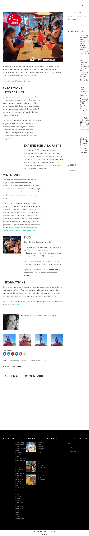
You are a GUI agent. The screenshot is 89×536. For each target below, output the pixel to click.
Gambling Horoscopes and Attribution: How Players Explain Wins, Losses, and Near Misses (20, 451)
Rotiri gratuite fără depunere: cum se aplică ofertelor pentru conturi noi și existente (20, 477)
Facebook (15, 305)
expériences (35, 361)
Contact (70, 447)
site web (60, 301)
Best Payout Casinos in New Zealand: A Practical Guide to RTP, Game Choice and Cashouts (84, 99)
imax (45, 361)
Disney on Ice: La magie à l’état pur (41, 448)
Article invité (72, 452)
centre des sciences (18, 361)
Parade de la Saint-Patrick (41, 465)
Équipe (70, 443)
